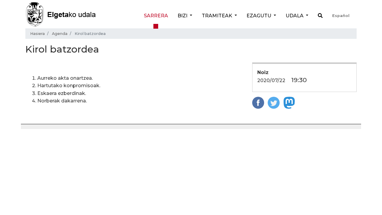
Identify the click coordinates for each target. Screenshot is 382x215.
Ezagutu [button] (259, 16)
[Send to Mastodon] (289, 102)
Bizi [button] (183, 16)
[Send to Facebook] (258, 102)
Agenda (59, 33)
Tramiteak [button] (217, 16)
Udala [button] (295, 16)
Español (340, 15)
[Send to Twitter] (274, 102)
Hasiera (37, 33)
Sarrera (156, 16)
